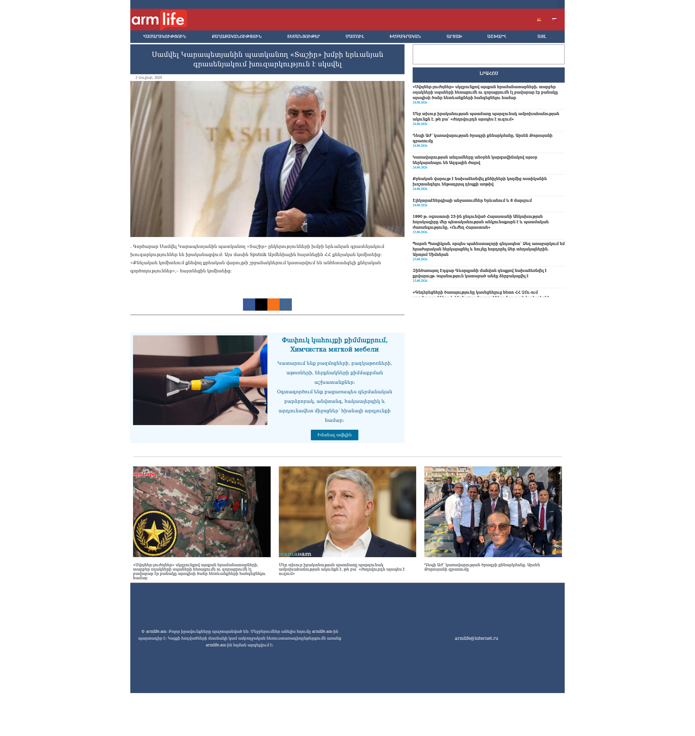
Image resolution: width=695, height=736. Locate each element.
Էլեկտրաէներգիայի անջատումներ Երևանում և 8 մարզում (472, 200)
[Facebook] (499, 4)
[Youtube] (517, 4)
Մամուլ (355, 36)
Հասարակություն (164, 36)
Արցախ (454, 36)
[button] (561, 4)
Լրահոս (488, 73)
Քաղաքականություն (237, 36)
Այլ (542, 36)
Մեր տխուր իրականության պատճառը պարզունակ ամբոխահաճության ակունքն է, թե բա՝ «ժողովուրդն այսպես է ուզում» (342, 569)
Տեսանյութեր (303, 36)
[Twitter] (508, 4)
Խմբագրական (405, 36)
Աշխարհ (496, 36)
